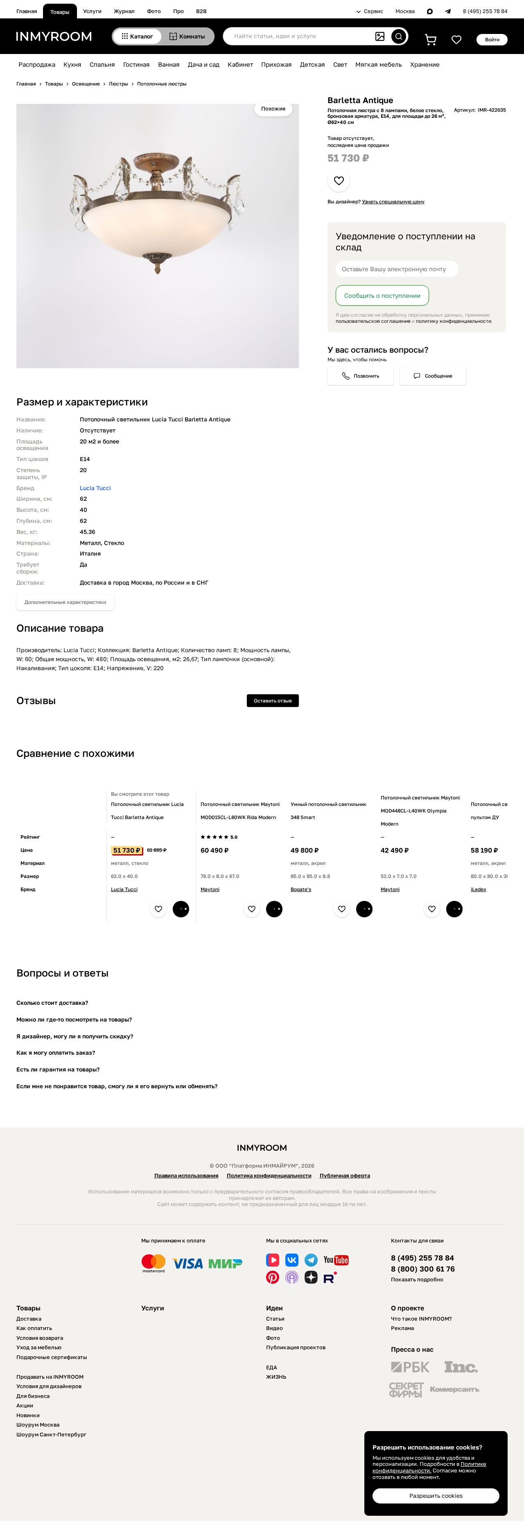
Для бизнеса (33, 1396)
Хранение (425, 64)
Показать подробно (417, 1279)
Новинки (28, 1415)
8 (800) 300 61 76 (423, 1269)
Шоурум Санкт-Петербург (51, 1434)
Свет (340, 64)
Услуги (92, 11)
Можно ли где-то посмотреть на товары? (74, 1019)
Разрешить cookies (436, 1495)
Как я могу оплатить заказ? (55, 1052)
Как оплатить (34, 1328)
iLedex (478, 889)
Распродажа (36, 64)
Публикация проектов (295, 1347)
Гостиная (136, 64)
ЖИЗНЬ (276, 1376)
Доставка (28, 1318)
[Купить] (181, 909)
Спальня (102, 64)
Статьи (275, 1318)
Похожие (273, 108)
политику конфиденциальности (453, 321)
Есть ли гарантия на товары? (57, 1069)
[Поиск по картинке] (380, 36)
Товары (60, 12)
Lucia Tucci (95, 487)
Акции (24, 1405)
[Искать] (398, 36)
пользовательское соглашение (373, 321)
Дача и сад (203, 64)
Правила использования (186, 1175)
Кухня (72, 64)
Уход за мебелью (38, 1347)
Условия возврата (39, 1338)
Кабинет (240, 64)
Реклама (402, 1328)
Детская (312, 64)
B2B (201, 11)
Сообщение (438, 376)
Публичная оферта (345, 1175)
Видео (274, 1328)
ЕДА (271, 1367)
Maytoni (210, 889)
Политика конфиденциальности (269, 1175)
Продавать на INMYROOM (50, 1376)
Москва (405, 11)
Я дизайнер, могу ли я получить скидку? (74, 1036)
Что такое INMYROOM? (421, 1318)
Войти (492, 39)
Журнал (124, 11)
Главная (26, 11)
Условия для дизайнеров (48, 1386)
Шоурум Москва (37, 1424)
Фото (154, 11)
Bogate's (301, 889)
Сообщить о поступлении (382, 295)
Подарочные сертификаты (51, 1357)
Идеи (274, 1308)
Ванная (169, 64)
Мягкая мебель (378, 64)
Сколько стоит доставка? (52, 1002)
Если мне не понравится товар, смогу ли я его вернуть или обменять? (116, 1086)
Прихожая (276, 64)
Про (178, 11)
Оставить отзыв (273, 701)
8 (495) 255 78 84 (485, 11)
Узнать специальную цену (393, 201)
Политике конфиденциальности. (429, 1467)
